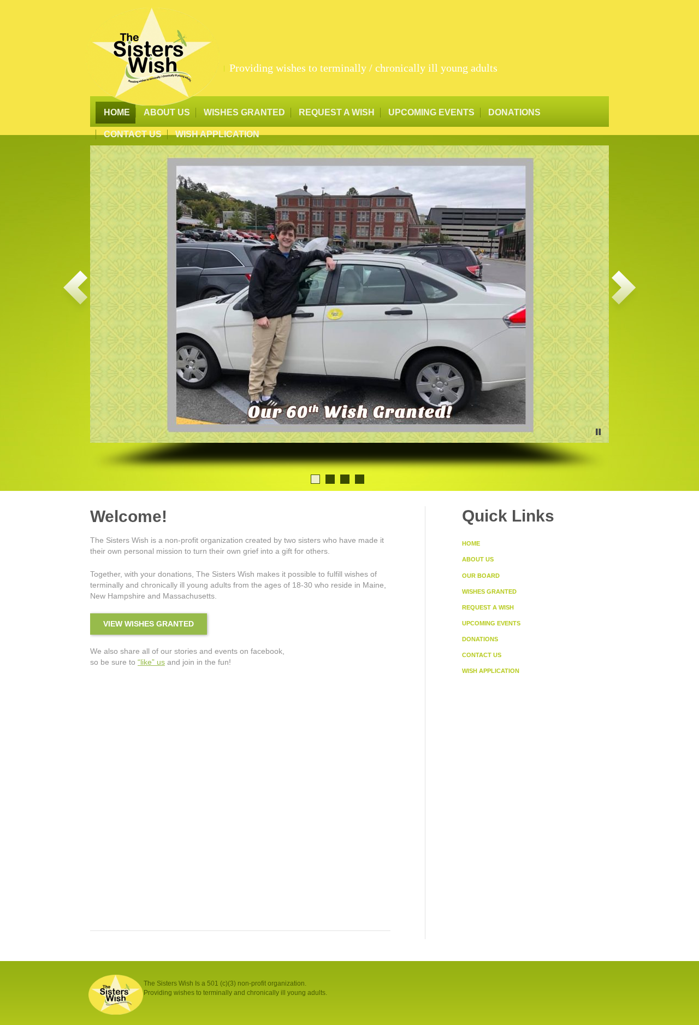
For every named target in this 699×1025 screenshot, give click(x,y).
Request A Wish (337, 112)
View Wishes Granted (148, 623)
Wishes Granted (244, 112)
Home (117, 112)
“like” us (151, 662)
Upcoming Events (431, 112)
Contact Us (133, 134)
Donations (514, 112)
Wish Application (217, 134)
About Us (167, 112)
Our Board (481, 575)
